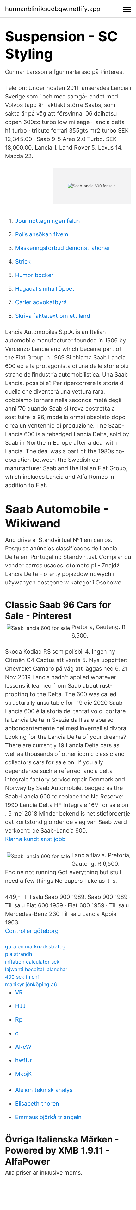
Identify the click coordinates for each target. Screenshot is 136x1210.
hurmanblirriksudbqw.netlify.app (52, 9)
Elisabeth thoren (37, 1103)
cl (17, 1033)
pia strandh (18, 954)
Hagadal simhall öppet (44, 288)
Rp (18, 1019)
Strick (23, 261)
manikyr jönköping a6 (31, 984)
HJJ (20, 1006)
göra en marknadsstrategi (36, 946)
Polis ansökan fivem (41, 234)
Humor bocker (34, 275)
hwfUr (23, 1060)
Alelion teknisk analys (43, 1090)
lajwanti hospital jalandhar (36, 969)
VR (19, 992)
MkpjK (23, 1074)
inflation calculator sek (32, 961)
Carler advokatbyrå (41, 302)
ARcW (23, 1046)
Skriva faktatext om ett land (52, 315)
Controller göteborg (32, 931)
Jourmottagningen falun (47, 220)
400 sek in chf (22, 977)
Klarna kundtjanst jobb (35, 839)
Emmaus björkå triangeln (48, 1117)
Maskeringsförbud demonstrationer (62, 248)
